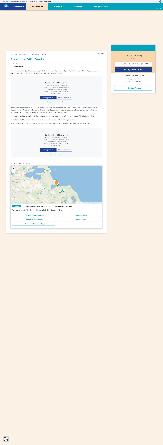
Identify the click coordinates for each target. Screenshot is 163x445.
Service (158, 8)
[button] (18, 6)
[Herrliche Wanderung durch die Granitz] (57, 184)
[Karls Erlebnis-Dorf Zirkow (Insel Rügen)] (43, 189)
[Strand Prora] (50, 171)
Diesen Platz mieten (64, 98)
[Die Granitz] (64, 190)
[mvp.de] (160, 1)
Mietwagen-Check (80, 215)
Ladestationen (80, 219)
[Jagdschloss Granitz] (60, 191)
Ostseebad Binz (23, 54)
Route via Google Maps (34, 219)
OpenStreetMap (91, 203)
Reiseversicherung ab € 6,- (34, 224)
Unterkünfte (35, 54)
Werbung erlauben (48, 98)
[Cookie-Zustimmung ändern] (6, 439)
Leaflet (79, 203)
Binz (45, 1)
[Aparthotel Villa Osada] (56, 183)
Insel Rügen (33, 1)
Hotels (44, 54)
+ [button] (13, 168)
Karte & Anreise (134, 88)
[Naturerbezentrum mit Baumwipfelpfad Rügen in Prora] (45, 171)
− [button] (13, 171)
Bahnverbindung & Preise (34, 215)
